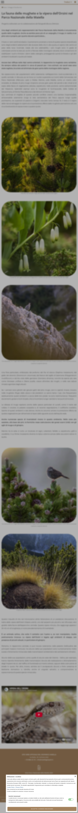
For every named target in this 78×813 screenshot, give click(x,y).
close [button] (75, 776)
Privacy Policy (19, 787)
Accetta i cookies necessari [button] (42, 809)
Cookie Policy (11, 787)
